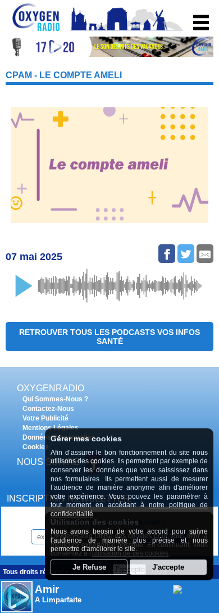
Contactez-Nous (48, 409)
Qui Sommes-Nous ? (55, 399)
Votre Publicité (45, 418)
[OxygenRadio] (36, 30)
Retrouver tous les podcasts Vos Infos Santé (109, 337)
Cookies (35, 447)
